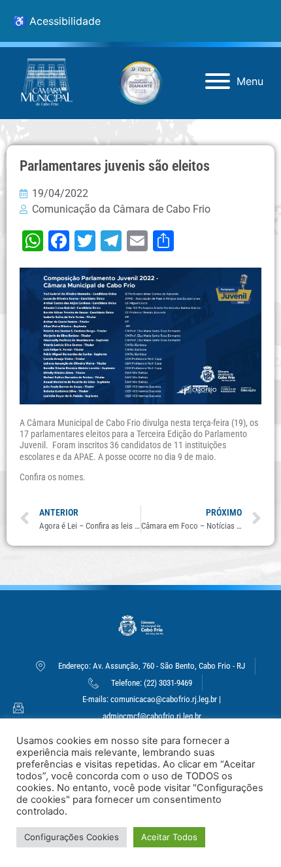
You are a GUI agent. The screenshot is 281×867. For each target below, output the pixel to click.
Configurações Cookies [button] (71, 837)
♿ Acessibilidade (57, 20)
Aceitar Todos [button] (169, 837)
